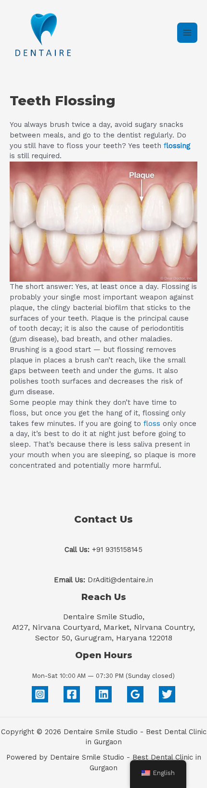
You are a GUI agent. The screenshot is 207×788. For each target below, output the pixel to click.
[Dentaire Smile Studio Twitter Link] (167, 694)
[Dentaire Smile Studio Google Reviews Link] (135, 694)
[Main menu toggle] (187, 33)
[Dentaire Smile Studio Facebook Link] (72, 694)
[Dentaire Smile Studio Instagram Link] (40, 694)
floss (151, 423)
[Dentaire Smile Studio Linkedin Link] (103, 694)
